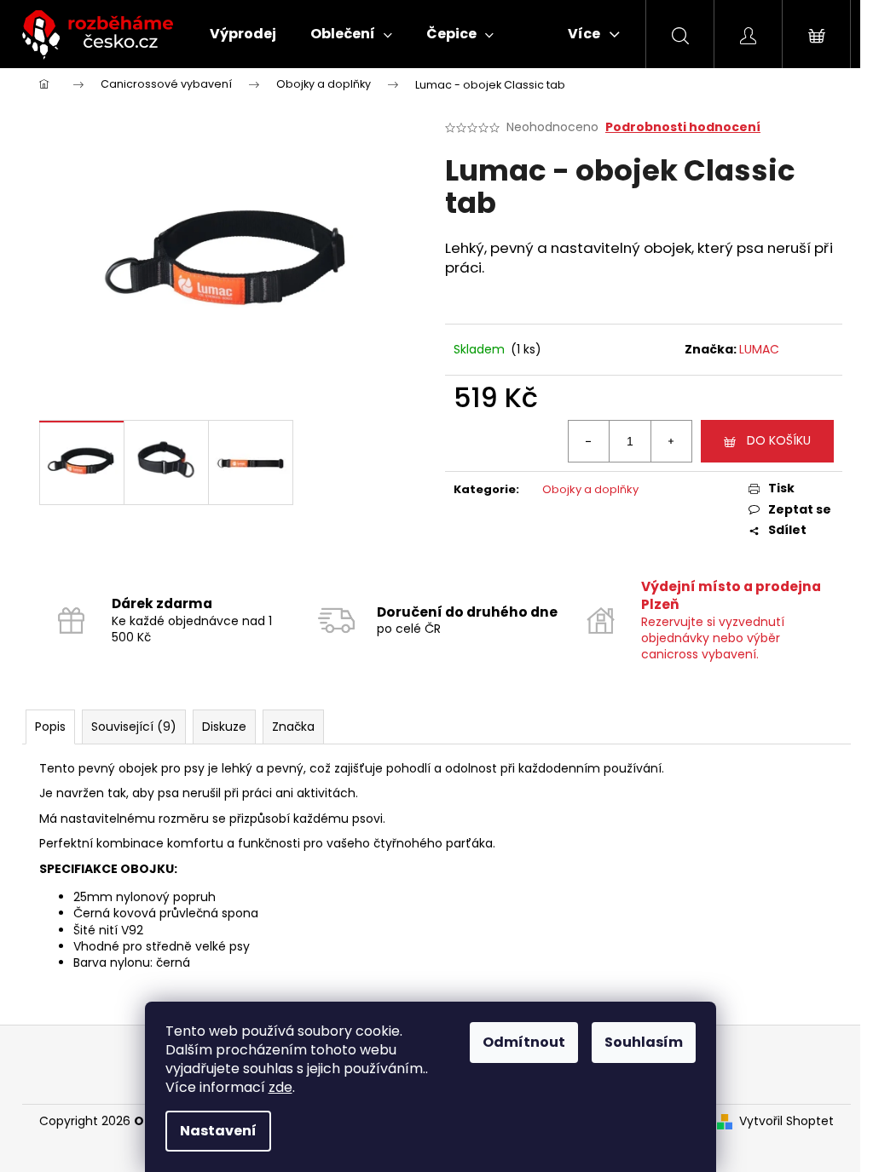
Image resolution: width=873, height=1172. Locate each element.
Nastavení (218, 1130)
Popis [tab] (50, 726)
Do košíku (779, 440)
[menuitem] (243, 34)
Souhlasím (643, 1042)
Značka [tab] (293, 726)
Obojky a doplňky (590, 489)
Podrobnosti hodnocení (682, 127)
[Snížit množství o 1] (589, 441)
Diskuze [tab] (224, 726)
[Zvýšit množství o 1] (670, 441)
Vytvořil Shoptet (786, 1121)
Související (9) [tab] (133, 726)
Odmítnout (524, 1042)
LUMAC (759, 349)
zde (280, 1087)
